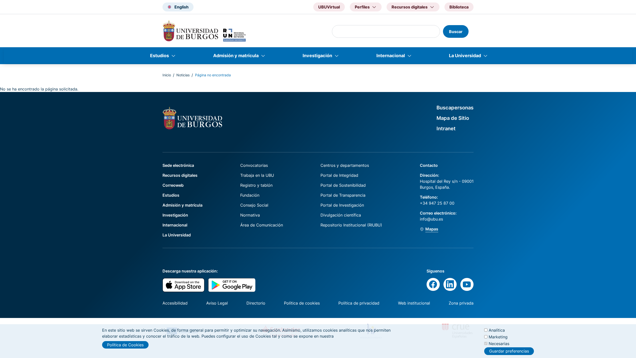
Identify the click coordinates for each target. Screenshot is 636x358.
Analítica (497, 330)
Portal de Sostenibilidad (343, 185)
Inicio (166, 75)
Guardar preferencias (509, 351)
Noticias (183, 75)
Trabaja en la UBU (257, 175)
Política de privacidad (358, 303)
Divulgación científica (340, 215)
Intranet (446, 129)
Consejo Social (254, 205)
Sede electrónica (178, 165)
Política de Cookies (125, 344)
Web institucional (414, 303)
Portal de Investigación (342, 205)
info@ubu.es (431, 219)
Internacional (390, 55)
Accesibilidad (175, 303)
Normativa (250, 215)
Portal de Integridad (339, 175)
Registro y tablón (256, 185)
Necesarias (499, 343)
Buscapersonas (455, 108)
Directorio (255, 303)
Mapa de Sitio (453, 118)
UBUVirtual (329, 6)
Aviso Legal (217, 303)
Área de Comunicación (261, 225)
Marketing (498, 336)
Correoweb (173, 185)
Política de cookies (302, 303)
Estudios (159, 55)
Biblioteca (459, 6)
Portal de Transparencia (342, 195)
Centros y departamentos (344, 165)
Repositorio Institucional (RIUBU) (351, 225)
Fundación (249, 195)
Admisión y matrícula (236, 55)
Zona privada (461, 303)
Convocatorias (254, 165)
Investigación (317, 55)
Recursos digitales (180, 175)
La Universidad (465, 55)
